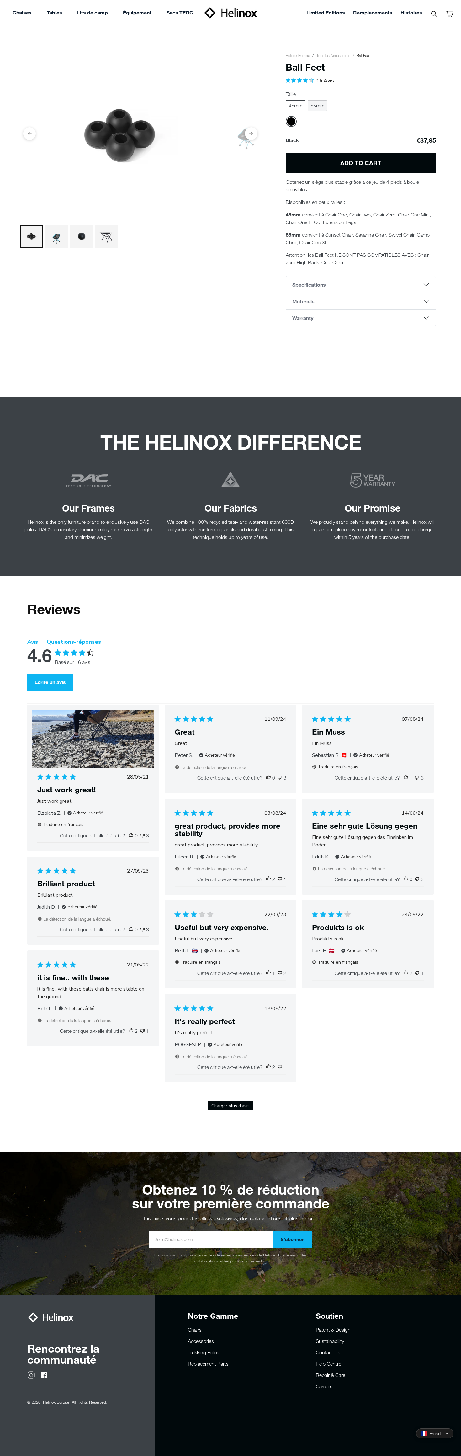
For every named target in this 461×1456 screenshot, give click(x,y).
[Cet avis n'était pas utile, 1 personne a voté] (280, 879)
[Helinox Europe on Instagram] (31, 1374)
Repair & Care (330, 1375)
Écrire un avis (50, 682)
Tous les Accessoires (333, 55)
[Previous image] (29, 133)
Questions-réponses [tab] (74, 642)
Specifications (309, 284)
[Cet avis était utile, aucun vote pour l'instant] (131, 835)
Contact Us (328, 1352)
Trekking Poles (203, 1352)
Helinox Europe (298, 55)
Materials (303, 301)
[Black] (291, 121)
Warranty (302, 318)
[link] (180, 13)
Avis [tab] (32, 642)
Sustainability (330, 1341)
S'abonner (292, 1239)
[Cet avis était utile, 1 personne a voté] (406, 777)
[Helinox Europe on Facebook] (44, 1374)
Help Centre (328, 1363)
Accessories (201, 1341)
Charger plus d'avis (230, 1106)
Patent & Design (333, 1330)
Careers (324, 1386)
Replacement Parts (208, 1363)
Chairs (195, 1330)
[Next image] (251, 133)
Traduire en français (63, 825)
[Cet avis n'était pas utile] (142, 835)
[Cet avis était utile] (268, 879)
